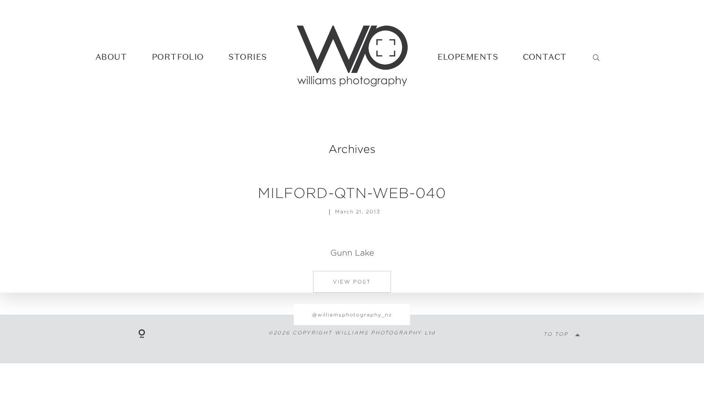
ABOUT (111, 57)
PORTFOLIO (178, 57)
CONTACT (545, 57)
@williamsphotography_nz (352, 314)
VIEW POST (352, 281)
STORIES (247, 57)
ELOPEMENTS (467, 57)
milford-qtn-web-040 (352, 192)
